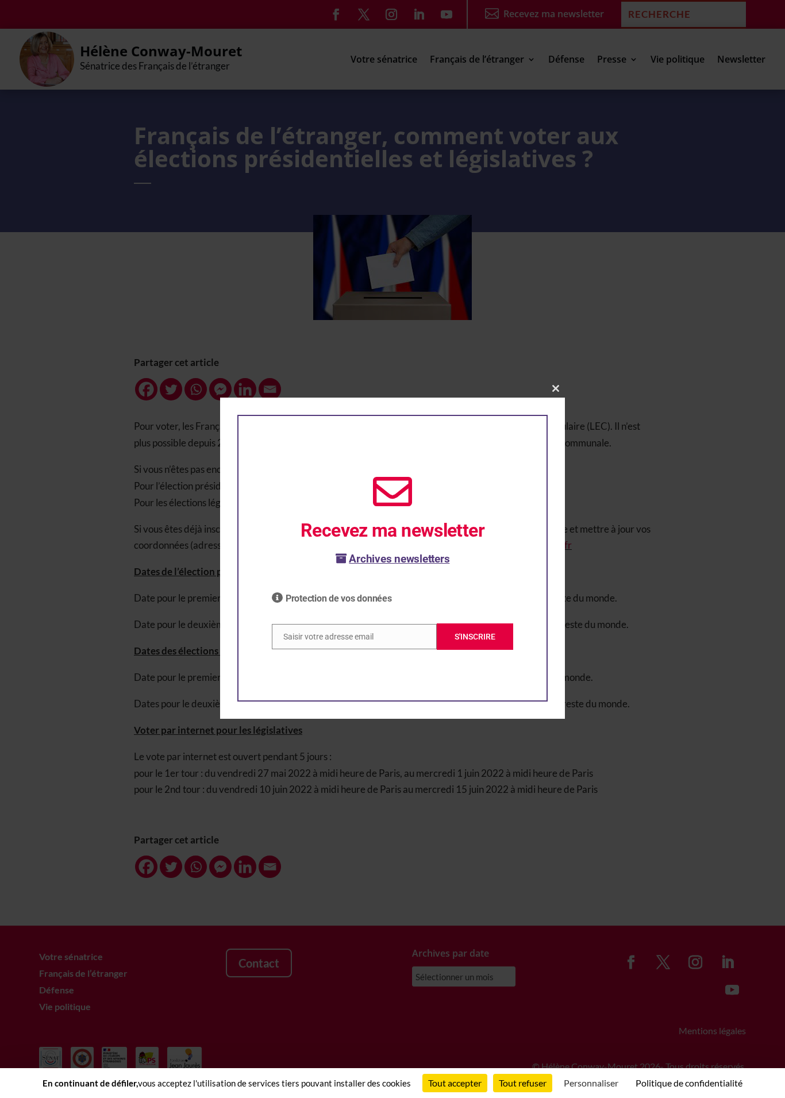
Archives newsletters (399, 558)
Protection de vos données (339, 598)
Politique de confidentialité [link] (689, 1082)
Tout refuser (523, 1082)
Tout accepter (455, 1082)
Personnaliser (591, 1082)
